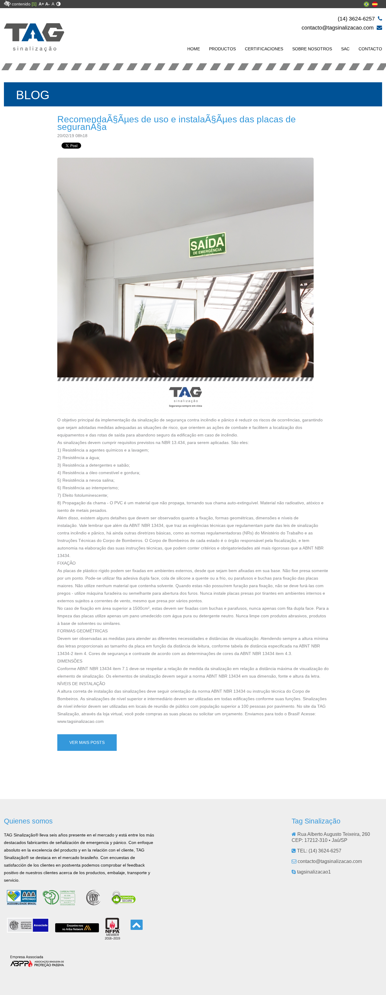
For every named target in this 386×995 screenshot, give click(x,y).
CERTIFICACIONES (264, 48)
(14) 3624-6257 (357, 19)
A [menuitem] (53, 4)
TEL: (318, 850)
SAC (345, 48)
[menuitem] (41, 4)
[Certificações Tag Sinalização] (61, 902)
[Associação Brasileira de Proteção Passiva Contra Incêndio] (37, 964)
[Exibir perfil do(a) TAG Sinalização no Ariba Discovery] (77, 929)
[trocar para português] (366, 5)
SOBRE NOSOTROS (312, 48)
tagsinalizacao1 (313, 871)
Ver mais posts (87, 742)
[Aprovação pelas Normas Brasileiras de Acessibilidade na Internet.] (21, 902)
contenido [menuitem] (24, 4)
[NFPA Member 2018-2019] (112, 937)
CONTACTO (370, 48)
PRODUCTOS (222, 48)
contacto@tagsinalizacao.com (338, 28)
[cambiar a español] (375, 5)
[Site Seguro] (123, 902)
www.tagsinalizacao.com (80, 721)
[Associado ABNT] (28, 930)
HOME (193, 48)
